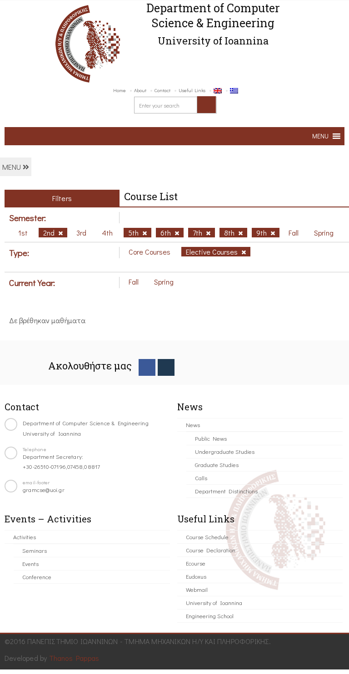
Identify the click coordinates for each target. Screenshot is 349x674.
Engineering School (210, 616)
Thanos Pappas (74, 658)
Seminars (34, 550)
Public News (211, 438)
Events (30, 563)
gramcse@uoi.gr (44, 489)
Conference (36, 577)
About (140, 90)
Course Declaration (210, 550)
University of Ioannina (214, 602)
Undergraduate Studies (224, 451)
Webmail (197, 589)
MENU (12, 167)
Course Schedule (207, 537)
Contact (162, 90)
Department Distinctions (226, 491)
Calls (201, 478)
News (193, 424)
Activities (24, 537)
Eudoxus (196, 576)
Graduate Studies (217, 464)
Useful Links (192, 90)
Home (119, 90)
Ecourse (195, 563)
